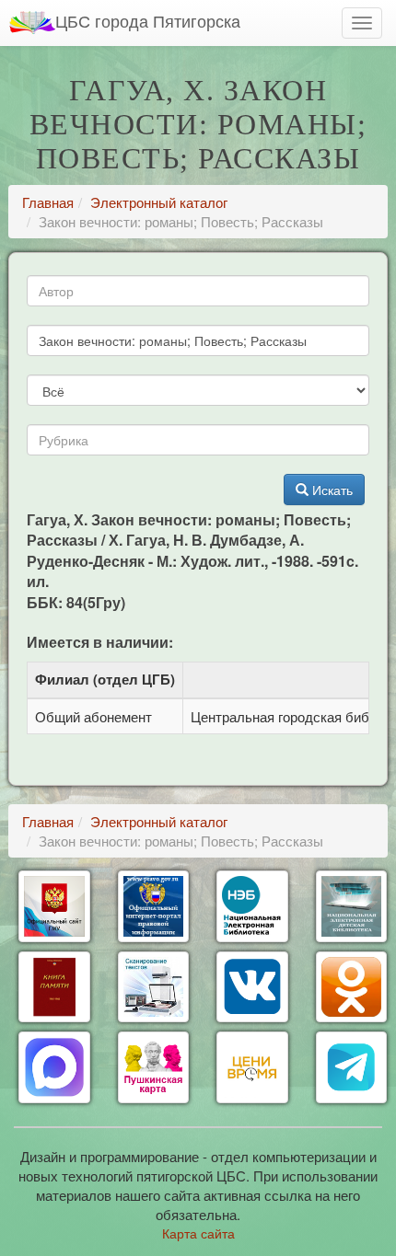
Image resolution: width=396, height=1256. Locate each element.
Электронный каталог (158, 202)
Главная (48, 202)
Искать (331, 489)
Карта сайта (198, 1233)
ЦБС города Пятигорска (147, 20)
